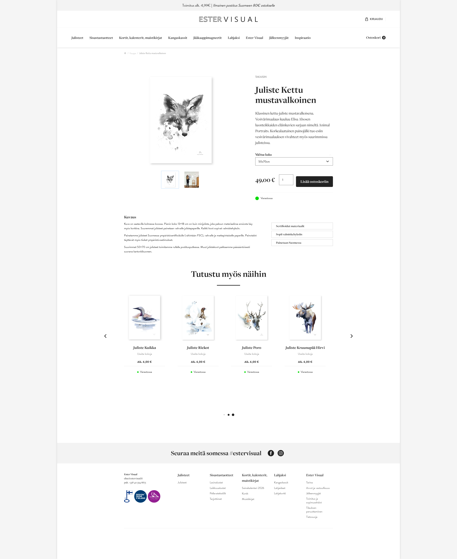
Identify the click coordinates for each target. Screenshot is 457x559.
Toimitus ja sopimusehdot (314, 500)
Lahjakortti (280, 493)
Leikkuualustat (218, 488)
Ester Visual (254, 37)
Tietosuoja (311, 517)
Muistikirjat (248, 499)
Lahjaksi (234, 37)
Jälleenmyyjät (279, 37)
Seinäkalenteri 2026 (253, 488)
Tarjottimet (216, 499)
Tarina (309, 482)
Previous (105, 336)
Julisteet (77, 37)
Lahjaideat (279, 488)
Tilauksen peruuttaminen (314, 510)
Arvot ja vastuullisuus (318, 488)
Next (351, 336)
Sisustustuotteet (101, 37)
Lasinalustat (216, 482)
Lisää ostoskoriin (314, 181)
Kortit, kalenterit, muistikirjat (140, 37)
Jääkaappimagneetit (207, 37)
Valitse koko (263, 154)
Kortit (245, 494)
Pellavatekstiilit (218, 493)
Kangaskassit (177, 37)
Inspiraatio (303, 37)
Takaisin (261, 77)
